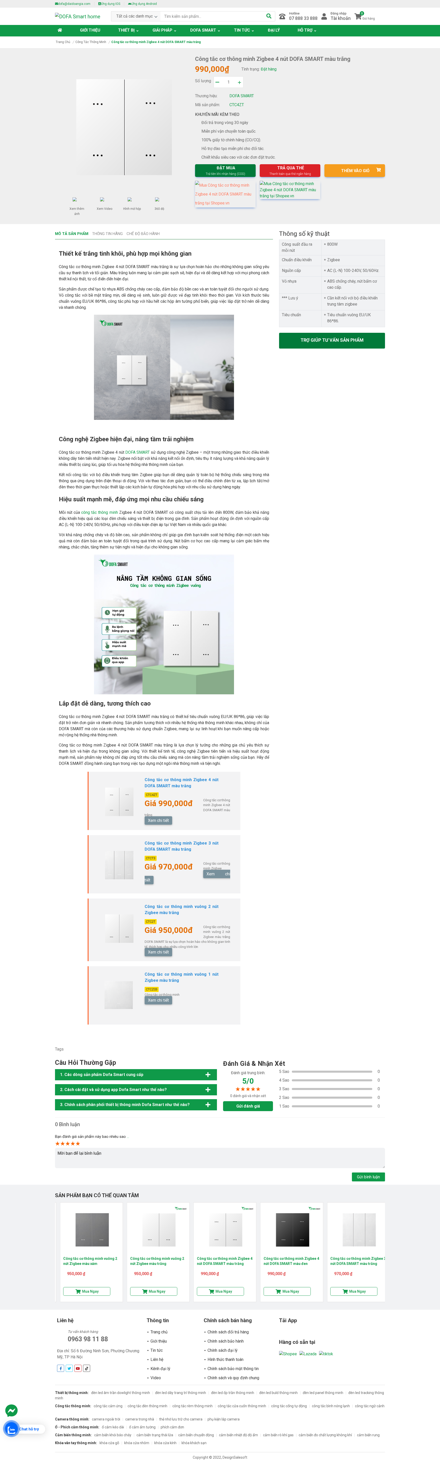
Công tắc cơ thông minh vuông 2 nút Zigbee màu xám (85, 1261)
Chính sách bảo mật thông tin (233, 1368)
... (128, 1136)
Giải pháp (162, 30)
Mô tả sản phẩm (71, 233)
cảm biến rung (368, 1435)
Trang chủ (63, 42)
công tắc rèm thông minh (192, 1406)
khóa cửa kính (165, 1443)
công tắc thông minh (99, 512)
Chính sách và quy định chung (233, 1377)
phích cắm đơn (172, 1427)
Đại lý (274, 30)
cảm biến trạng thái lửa (154, 1435)
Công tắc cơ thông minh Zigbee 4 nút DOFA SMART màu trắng (219, 1261)
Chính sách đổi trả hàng (228, 1332)
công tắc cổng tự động (289, 1406)
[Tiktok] (326, 1353)
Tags (59, 1049)
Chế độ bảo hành (143, 233)
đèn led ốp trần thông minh (232, 1393)
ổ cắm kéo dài (113, 1427)
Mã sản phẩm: (207, 104)
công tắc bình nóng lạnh (331, 1406)
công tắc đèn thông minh (147, 1406)
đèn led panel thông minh (323, 1393)
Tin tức (242, 30)
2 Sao (284, 1097)
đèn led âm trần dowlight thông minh (120, 1393)
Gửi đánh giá (248, 1106)
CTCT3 (150, 858)
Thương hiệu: (206, 95)
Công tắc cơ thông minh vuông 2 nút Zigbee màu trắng (152, 1261)
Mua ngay (85, 1291)
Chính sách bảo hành (226, 1341)
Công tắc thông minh (90, 42)
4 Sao (284, 1080)
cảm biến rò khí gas (278, 1435)
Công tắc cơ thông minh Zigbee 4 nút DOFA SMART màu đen (286, 1261)
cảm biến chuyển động (196, 1435)
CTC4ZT (151, 795)
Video (155, 1377)
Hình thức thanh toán (225, 1359)
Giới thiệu (90, 30)
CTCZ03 (151, 989)
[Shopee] (288, 1353)
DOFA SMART (137, 452)
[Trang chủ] (61, 30)
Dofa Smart (203, 30)
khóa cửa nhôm (136, 1443)
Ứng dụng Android (144, 4)
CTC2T (150, 921)
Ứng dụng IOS (110, 4)
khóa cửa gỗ (109, 1443)
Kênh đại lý (160, 1368)
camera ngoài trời (106, 1419)
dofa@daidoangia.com (74, 4)
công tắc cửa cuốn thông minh (242, 1406)
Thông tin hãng (107, 233)
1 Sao (284, 1106)
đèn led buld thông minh (278, 1393)
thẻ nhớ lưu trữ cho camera (180, 1419)
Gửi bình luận (368, 1177)
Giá (150, 803)
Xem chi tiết (158, 820)
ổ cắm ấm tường (142, 1427)
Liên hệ (156, 1359)
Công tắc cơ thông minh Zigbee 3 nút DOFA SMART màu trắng (353, 1261)
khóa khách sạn (194, 1443)
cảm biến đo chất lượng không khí (325, 1435)
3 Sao (284, 1088)
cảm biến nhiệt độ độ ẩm (238, 1435)
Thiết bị (126, 30)
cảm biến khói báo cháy (112, 1435)
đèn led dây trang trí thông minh (180, 1393)
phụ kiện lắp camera (224, 1419)
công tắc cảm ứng (108, 1406)
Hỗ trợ (305, 30)
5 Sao (284, 1071)
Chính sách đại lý (223, 1350)
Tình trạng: (250, 69)
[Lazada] (308, 1353)
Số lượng (203, 80)
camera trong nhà (139, 1419)
